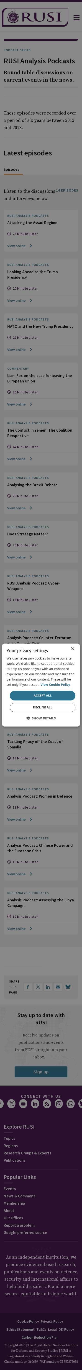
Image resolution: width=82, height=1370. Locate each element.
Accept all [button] (42, 696)
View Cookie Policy (55, 685)
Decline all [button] (42, 707)
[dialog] (41, 685)
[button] (41, 718)
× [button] (72, 649)
